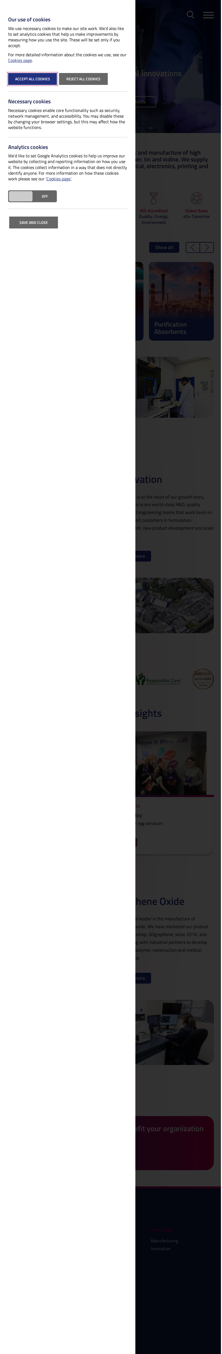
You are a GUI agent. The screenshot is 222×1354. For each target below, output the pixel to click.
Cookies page (20, 60)
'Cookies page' (58, 179)
